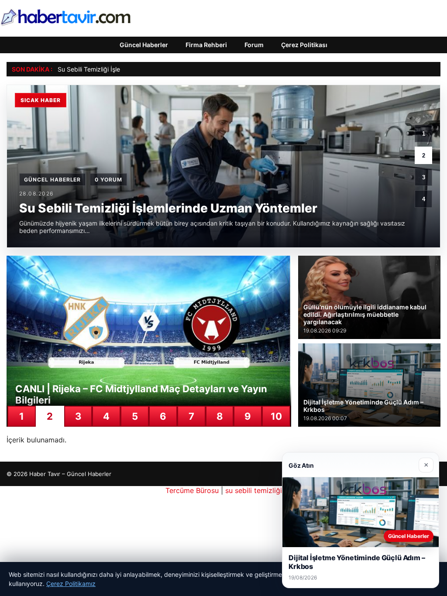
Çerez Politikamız (71, 583)
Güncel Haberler (144, 44)
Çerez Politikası (304, 44)
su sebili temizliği (253, 490)
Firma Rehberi (206, 44)
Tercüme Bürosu (192, 490)
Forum (254, 44)
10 (276, 416)
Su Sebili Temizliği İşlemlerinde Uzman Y (115, 69)
